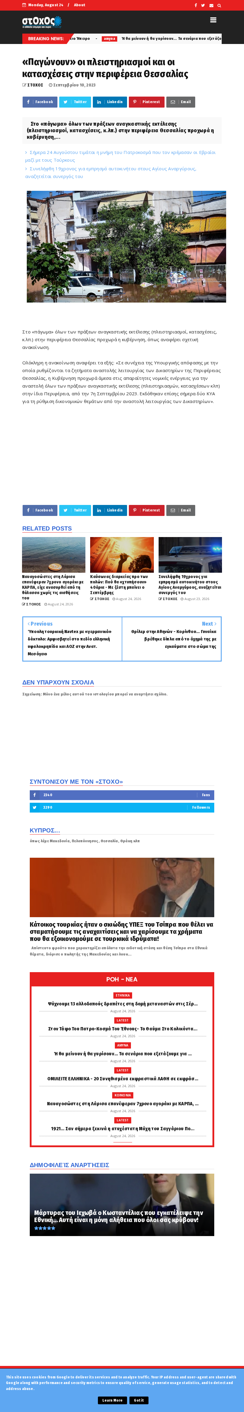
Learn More (112, 1400)
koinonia (123, 1095)
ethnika (123, 995)
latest (123, 1020)
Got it (139, 1400)
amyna (123, 1045)
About (79, 5)
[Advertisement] (122, 454)
